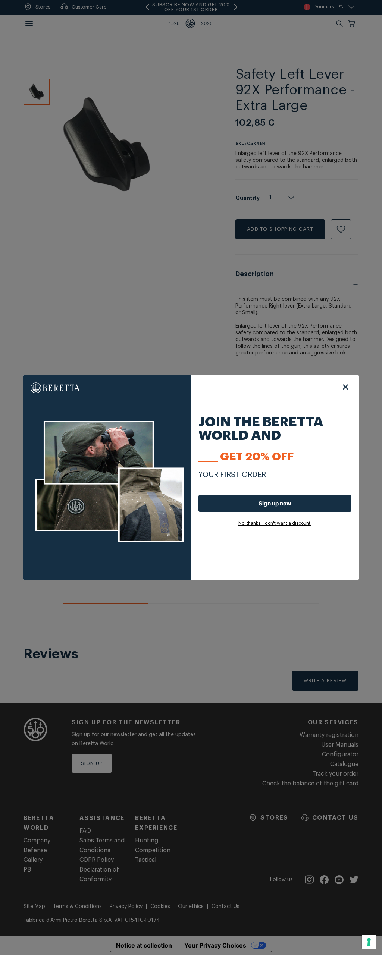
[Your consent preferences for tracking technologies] (369, 942)
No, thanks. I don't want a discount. (274, 523)
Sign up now (275, 503)
